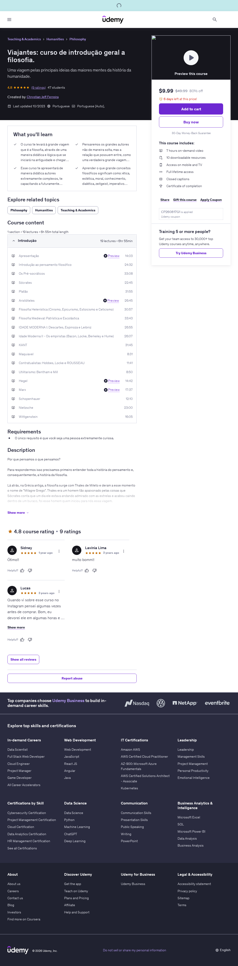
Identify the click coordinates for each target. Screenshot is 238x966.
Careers (13, 891)
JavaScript (71, 756)
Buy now (191, 122)
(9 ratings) (38, 87)
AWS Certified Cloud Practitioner (144, 756)
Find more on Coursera (23, 919)
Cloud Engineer (18, 764)
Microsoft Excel (189, 817)
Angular (69, 771)
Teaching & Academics (24, 39)
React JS (70, 764)
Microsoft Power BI (191, 831)
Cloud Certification (20, 827)
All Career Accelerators (23, 785)
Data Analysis (187, 838)
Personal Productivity (193, 771)
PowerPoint (129, 841)
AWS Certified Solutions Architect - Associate (145, 778)
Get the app (72, 884)
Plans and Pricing (76, 898)
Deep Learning (75, 841)
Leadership (186, 749)
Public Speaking (132, 827)
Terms (182, 905)
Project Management (193, 764)
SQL (181, 824)
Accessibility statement (194, 884)
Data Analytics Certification (26, 834)
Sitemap (183, 898)
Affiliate (69, 905)
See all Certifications (22, 848)
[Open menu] (9, 19)
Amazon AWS (130, 749)
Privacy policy (187, 891)
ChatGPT (70, 834)
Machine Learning (77, 827)
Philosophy (77, 39)
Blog (10, 905)
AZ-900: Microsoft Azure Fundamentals (139, 766)
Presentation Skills (134, 820)
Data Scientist (17, 749)
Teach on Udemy (76, 891)
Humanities (55, 39)
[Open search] (214, 19)
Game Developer (19, 778)
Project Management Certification (31, 820)
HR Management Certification (28, 841)
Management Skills (191, 756)
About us (13, 884)
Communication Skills (136, 813)
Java (67, 778)
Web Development (77, 749)
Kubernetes (129, 788)
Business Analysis (191, 845)
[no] (30, 570)
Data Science (73, 813)
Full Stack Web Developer (26, 756)
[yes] (22, 570)
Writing (126, 834)
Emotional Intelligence (194, 778)
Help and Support (76, 912)
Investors (14, 912)
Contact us (15, 898)
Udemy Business (68, 700)
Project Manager (19, 771)
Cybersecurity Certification (26, 813)
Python (69, 820)
